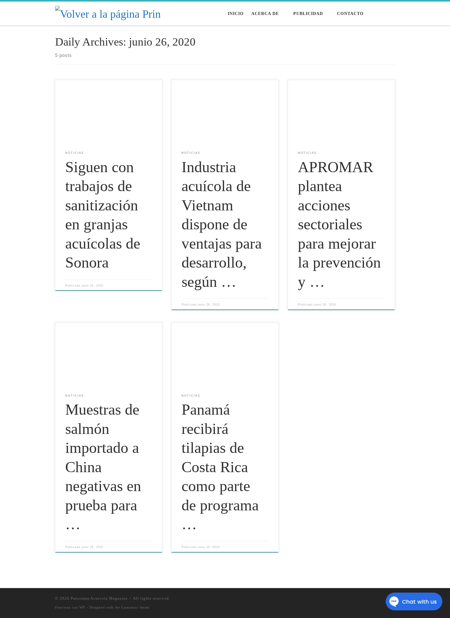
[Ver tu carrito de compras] (391, 13)
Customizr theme (135, 607)
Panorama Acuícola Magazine (99, 598)
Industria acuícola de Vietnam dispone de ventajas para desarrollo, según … (222, 224)
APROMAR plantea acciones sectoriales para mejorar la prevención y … (339, 224)
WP (82, 607)
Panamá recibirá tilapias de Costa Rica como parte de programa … (220, 467)
